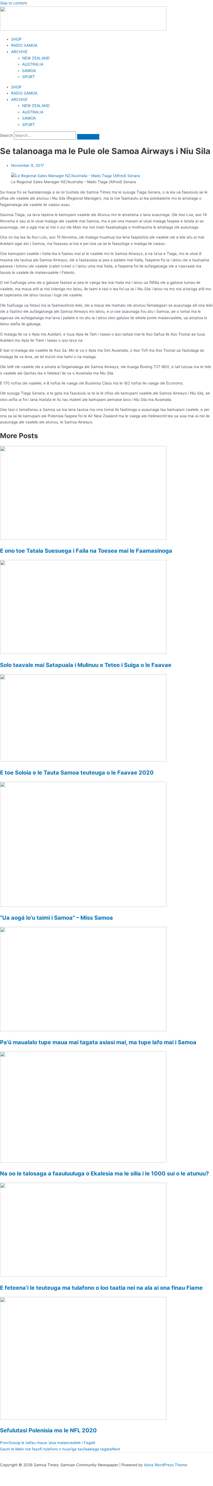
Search (6, 135)
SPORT (28, 77)
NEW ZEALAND (36, 58)
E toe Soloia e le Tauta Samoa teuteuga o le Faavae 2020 (77, 772)
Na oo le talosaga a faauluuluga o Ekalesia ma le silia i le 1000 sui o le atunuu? (104, 1173)
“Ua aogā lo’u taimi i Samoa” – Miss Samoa (56, 917)
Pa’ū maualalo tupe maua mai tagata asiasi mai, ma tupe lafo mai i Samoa (98, 1042)
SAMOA (29, 70)
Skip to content (13, 3)
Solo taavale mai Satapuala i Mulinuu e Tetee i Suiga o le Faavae (85, 665)
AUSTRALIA (32, 64)
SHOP (16, 39)
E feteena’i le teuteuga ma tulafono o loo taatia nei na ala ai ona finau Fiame (101, 1287)
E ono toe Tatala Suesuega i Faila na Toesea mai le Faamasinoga (86, 550)
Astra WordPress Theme (165, 1465)
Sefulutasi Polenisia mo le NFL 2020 (48, 1430)
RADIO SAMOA (24, 45)
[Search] (88, 137)
